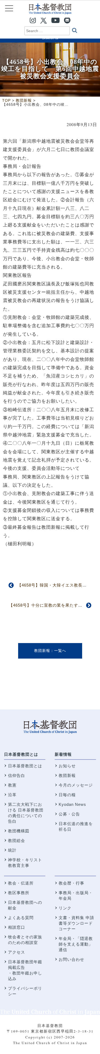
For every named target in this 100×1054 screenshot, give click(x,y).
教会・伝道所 (21, 883)
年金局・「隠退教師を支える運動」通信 (76, 944)
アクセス (16, 952)
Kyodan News (72, 804)
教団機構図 (18, 831)
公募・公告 (69, 814)
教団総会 (16, 840)
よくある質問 (21, 917)
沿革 (12, 794)
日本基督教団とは (21, 754)
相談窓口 (16, 927)
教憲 (12, 785)
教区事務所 (18, 892)
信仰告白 (16, 775)
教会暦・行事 (71, 883)
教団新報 (42, 650)
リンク (65, 908)
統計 (12, 850)
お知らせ (67, 766)
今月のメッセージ (76, 785)
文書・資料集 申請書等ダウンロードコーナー (76, 923)
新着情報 (63, 754)
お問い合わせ (71, 959)
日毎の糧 (67, 794)
